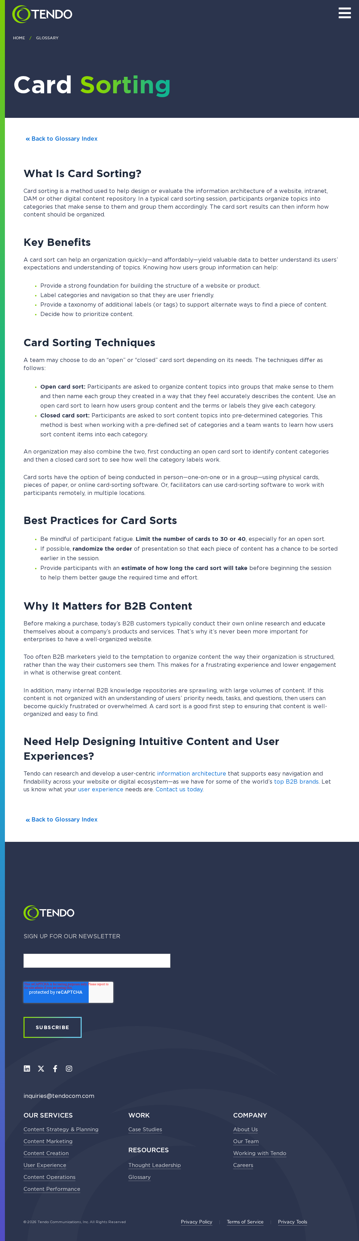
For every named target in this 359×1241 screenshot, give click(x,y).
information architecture (191, 774)
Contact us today (179, 789)
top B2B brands (296, 782)
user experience (100, 789)
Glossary (47, 38)
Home (19, 38)
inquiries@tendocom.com (58, 1096)
